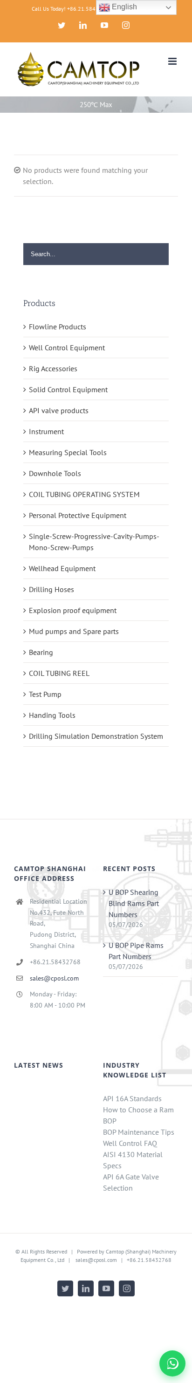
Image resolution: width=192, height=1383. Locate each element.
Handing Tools (52, 715)
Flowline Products (57, 326)
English (123, 7)
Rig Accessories (53, 368)
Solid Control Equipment (68, 389)
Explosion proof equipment (73, 610)
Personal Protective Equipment (77, 515)
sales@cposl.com (54, 978)
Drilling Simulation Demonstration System (96, 736)
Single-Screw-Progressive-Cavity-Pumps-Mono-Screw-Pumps (94, 541)
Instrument (46, 431)
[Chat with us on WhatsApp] (172, 1363)
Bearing (41, 652)
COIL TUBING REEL (59, 673)
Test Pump (45, 694)
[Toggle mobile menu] (173, 61)
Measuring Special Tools (68, 452)
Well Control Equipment (67, 347)
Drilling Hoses (51, 589)
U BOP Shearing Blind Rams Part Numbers (134, 903)
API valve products (59, 410)
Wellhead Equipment (62, 568)
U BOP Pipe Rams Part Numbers (136, 950)
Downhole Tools (55, 473)
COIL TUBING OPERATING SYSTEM (84, 494)
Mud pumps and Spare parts (74, 631)
